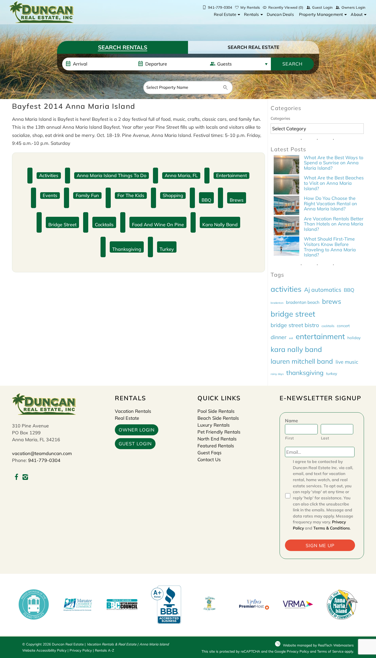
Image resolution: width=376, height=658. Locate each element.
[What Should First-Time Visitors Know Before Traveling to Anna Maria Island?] (286, 246)
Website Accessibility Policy (44, 650)
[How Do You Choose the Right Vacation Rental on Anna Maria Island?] (286, 206)
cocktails (104, 225)
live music (347, 362)
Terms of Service (330, 651)
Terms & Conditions (331, 528)
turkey (167, 249)
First (289, 438)
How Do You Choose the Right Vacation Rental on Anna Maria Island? (330, 203)
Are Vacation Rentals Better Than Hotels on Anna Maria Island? (333, 224)
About (357, 14)
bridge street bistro (295, 325)
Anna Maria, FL (181, 175)
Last (325, 438)
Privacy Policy (81, 650)
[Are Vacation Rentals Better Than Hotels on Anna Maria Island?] (286, 226)
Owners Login (353, 7)
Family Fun (87, 195)
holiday (354, 337)
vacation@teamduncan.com (42, 453)
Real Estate (225, 14)
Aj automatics (322, 289)
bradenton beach (302, 302)
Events (50, 195)
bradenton (277, 303)
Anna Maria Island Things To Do (111, 175)
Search (292, 64)
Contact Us (209, 459)
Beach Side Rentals (218, 418)
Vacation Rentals (133, 411)
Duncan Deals (280, 14)
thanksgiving (126, 249)
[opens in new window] (16, 478)
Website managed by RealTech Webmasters (318, 645)
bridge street (62, 225)
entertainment (320, 336)
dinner (278, 337)
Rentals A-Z (104, 650)
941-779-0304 (44, 460)
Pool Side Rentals (216, 411)
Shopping (173, 195)
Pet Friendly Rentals (218, 432)
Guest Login (322, 7)
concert (343, 325)
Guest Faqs (209, 453)
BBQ (206, 200)
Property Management (321, 14)
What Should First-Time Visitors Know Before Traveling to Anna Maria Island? (330, 247)
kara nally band (220, 225)
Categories (280, 118)
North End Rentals (217, 439)
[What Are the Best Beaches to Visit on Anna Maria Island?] (286, 185)
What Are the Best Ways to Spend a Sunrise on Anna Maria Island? (333, 163)
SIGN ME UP (320, 545)
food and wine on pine (158, 225)
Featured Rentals (215, 446)
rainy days (277, 374)
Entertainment (231, 175)
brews (237, 200)
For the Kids (130, 195)
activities (286, 289)
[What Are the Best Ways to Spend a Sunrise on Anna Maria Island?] (286, 165)
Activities (48, 175)
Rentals (251, 14)
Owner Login (136, 430)
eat (291, 338)
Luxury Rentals (213, 425)
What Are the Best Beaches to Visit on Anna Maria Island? (334, 183)
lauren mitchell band (302, 361)
